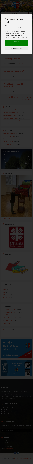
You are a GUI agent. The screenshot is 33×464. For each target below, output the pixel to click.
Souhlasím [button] (16, 41)
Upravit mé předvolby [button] (16, 48)
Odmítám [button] (16, 45)
